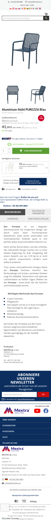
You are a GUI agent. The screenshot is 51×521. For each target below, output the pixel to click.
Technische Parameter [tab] (38, 212)
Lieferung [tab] (12, 218)
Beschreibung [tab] (13, 212)
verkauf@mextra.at (35, 2)
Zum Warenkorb (31, 150)
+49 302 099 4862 (16, 2)
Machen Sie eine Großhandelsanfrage (33, 182)
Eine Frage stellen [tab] (38, 218)
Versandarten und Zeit (29, 189)
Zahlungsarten (10, 189)
